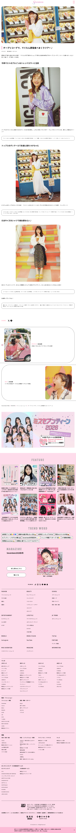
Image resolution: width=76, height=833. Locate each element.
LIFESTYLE (30, 615)
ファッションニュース (21, 405)
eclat (2, 717)
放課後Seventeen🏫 (8, 541)
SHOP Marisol (4, 785)
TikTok (54, 636)
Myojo (21, 703)
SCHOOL (54, 591)
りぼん (39, 675)
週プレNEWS (22, 705)
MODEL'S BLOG (31, 636)
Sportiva (22, 710)
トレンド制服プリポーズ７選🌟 (50, 538)
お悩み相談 (29, 632)
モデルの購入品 (30, 625)
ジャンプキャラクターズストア (8, 776)
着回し (2, 601)
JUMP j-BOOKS (41, 742)
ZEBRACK (3, 679)
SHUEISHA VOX (4, 780)
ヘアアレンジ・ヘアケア (32, 604)
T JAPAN (3, 719)
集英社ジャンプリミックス (7, 686)
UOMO (2, 726)
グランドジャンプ (24, 688)
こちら (45, 831)
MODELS (4, 636)
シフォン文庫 (41, 749)
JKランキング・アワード (32, 622)
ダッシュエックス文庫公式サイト (45, 745)
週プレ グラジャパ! (24, 708)
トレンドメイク (30, 598)
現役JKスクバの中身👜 (62, 534)
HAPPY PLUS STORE (5, 778)
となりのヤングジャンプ (25, 686)
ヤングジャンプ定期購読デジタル (27, 682)
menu (74, 3)
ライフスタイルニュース (32, 618)
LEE (2, 714)
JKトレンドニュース (56, 618)
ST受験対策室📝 (67, 538)
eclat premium (4, 787)
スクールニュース (56, 595)
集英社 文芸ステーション (6, 745)
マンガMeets (41, 686)
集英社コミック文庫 (5, 688)
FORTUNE (55, 640)
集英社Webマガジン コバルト (44, 747)
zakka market (4, 794)
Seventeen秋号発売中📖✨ (31, 538)
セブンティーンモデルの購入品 (11, 538)
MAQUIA (3, 710)
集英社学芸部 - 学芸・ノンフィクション (27, 744)
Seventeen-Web (5, 405)
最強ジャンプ (4, 673)
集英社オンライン (5, 728)
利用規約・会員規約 (41, 812)
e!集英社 (22, 757)
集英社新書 (22, 750)
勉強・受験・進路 (56, 604)
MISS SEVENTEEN (6, 648)
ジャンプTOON (4, 677)
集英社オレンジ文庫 (42, 740)
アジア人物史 (4, 752)
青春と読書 (3, 749)
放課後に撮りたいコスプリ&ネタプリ (27, 541)
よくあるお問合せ (15, 812)
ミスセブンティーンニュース (7, 651)
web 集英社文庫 (4, 747)
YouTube (29, 640)
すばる (2, 740)
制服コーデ (54, 598)
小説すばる (3, 742)
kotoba (21, 754)
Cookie (58, 682)
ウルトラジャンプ (24, 691)
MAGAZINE (30, 648)
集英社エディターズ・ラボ (25, 773)
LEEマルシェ (4, 782)
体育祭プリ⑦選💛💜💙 (9, 534)
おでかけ (29, 628)
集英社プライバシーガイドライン (28, 812)
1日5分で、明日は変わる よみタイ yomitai (27, 741)
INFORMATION (56, 648)
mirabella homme (5, 791)
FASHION (13, 405)
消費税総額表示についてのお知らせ (55, 812)
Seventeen (3, 703)
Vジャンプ (3, 670)
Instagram (4, 640)
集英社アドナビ (23, 771)
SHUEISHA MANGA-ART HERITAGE (8, 773)
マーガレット (41, 677)
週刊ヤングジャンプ (24, 679)
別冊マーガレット (42, 679)
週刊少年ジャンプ (5, 666)
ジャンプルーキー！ (5, 682)
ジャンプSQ (4, 668)
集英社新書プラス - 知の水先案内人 (27, 752)
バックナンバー (30, 651)
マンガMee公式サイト (43, 682)
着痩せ (2, 604)
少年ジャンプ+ (4, 675)
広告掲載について (5, 812)
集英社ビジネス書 (24, 748)
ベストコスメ (30, 601)
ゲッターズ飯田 (55, 643)
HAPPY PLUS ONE (5, 721)
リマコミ (40, 684)
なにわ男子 (3, 622)
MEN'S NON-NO (4, 723)
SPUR (2, 712)
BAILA (2, 708)
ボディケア (29, 611)
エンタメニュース (5, 618)
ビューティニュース (31, 595)
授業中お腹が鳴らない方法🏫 (27, 534)
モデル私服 (3, 598)
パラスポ (22, 712)
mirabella (3, 789)
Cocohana (59, 684)
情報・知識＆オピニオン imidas (27, 759)
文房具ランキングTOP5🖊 (45, 534)
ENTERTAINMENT (6, 615)
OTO (2, 771)
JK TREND (55, 615)
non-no (3, 705)
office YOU (59, 686)
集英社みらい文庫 (60, 740)
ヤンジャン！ (23, 684)
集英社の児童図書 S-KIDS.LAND (63, 742)
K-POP (2, 625)
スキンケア (29, 608)
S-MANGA (3, 684)
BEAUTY (29, 591)
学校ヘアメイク (55, 601)
